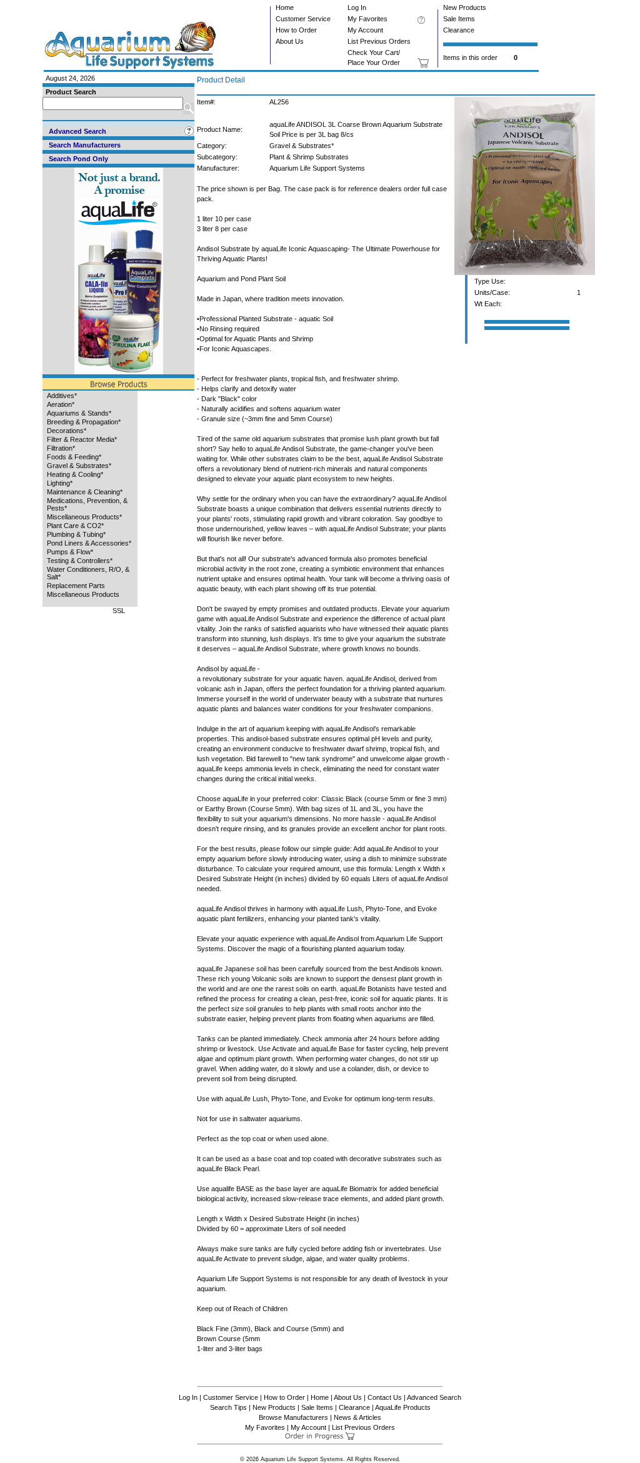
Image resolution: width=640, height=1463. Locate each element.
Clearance (458, 30)
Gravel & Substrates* (79, 465)
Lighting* (59, 483)
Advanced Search (434, 1397)
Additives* (62, 395)
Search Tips (228, 1407)
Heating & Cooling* (75, 474)
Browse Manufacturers (293, 1417)
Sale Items (459, 18)
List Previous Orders (379, 41)
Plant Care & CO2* (75, 525)
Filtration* (61, 448)
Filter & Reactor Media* (82, 439)
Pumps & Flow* (70, 552)
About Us (290, 41)
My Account (365, 30)
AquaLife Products (403, 1407)
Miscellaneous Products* (84, 517)
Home (285, 7)
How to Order (296, 30)
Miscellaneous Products (83, 594)
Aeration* (60, 404)
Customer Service (303, 18)
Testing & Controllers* (79, 560)
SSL (118, 610)
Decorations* (66, 430)
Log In (357, 7)
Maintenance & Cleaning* (84, 492)
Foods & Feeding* (74, 457)
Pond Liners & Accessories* (89, 543)
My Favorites (368, 18)
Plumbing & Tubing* (76, 534)
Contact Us (385, 1397)
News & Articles (357, 1417)
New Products (464, 7)
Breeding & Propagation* (84, 422)
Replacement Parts (76, 585)
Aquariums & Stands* (79, 413)
